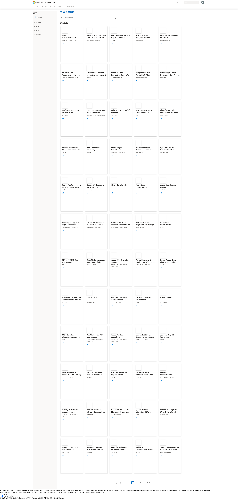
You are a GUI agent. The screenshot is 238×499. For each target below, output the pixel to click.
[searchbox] (47, 17)
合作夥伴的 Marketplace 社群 (159, 490)
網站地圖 (17, 498)
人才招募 (81, 492)
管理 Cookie (61, 498)
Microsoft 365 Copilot (60, 492)
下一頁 (146, 483)
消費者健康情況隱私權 (7, 498)
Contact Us (23, 498)
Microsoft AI (4, 492)
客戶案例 (29, 490)
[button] (62, 17)
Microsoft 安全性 (13, 492)
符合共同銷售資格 (143, 490)
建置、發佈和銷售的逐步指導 (129, 490)
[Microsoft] (38, 2)
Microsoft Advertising (47, 492)
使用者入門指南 (43, 490)
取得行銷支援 (109, 490)
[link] (72, 44)
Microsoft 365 (36, 492)
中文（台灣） (4, 494)
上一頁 (120, 483)
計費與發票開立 (85, 490)
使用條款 (40, 498)
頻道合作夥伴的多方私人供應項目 (200, 490)
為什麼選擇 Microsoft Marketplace (10, 490)
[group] (63, 43)
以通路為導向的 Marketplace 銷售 (178, 490)
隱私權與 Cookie (32, 498)
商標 (45, 498)
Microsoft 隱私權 (95, 492)
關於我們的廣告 (52, 498)
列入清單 (102, 490)
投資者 (103, 492)
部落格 (24, 490)
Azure (20, 492)
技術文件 (51, 490)
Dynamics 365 (27, 492)
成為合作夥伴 (94, 490)
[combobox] (88, 17)
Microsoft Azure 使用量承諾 (71, 490)
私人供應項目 (58, 490)
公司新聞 (87, 492)
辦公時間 (35, 490)
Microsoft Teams (73, 492)
